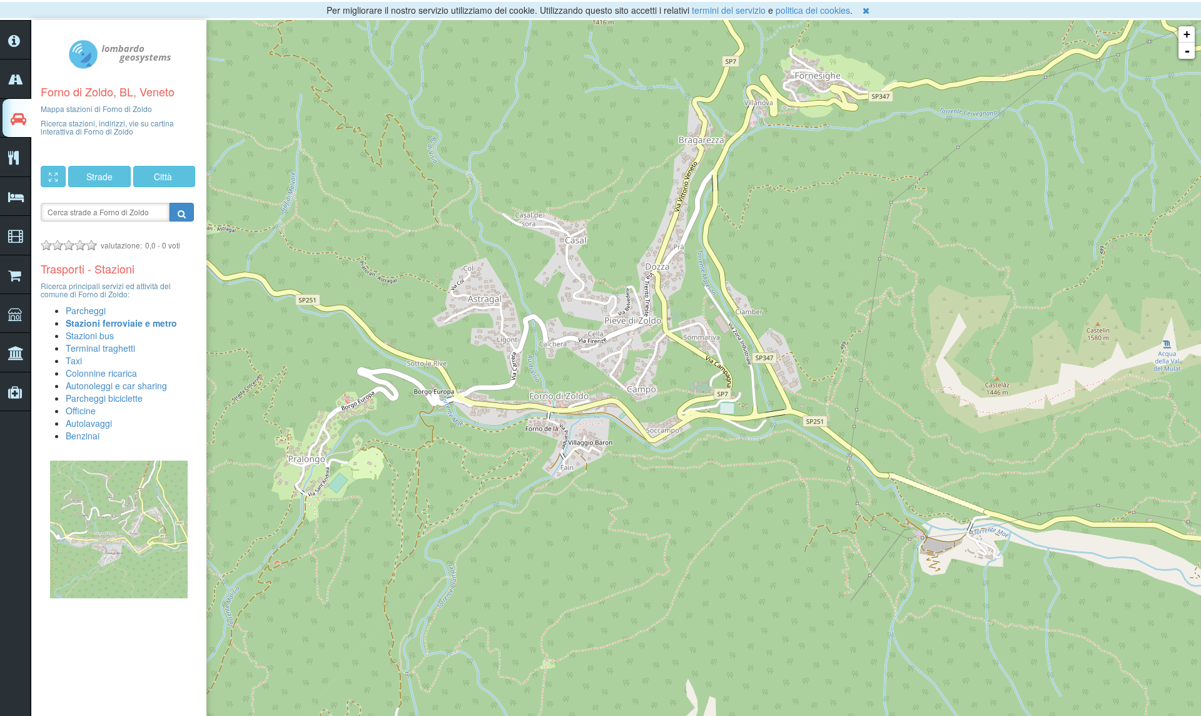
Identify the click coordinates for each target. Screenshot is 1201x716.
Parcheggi (86, 310)
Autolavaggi (89, 423)
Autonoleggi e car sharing (116, 385)
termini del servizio (729, 10)
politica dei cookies (813, 10)
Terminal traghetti (100, 348)
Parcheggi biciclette (104, 398)
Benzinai (82, 435)
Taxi (74, 360)
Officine (81, 410)
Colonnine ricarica (101, 373)
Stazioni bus (90, 335)
